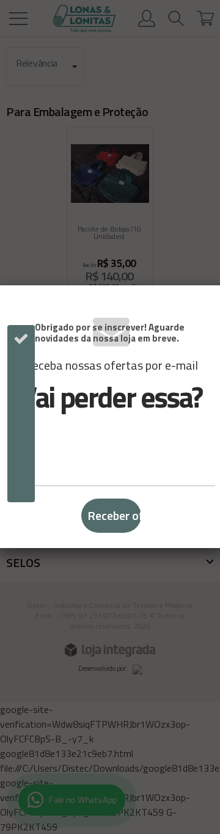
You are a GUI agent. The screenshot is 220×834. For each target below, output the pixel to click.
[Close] (206, 302)
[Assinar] (111, 516)
